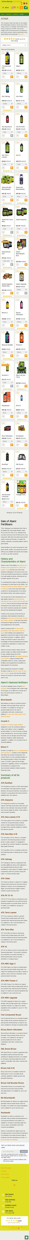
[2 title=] (9, 1220)
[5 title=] (16, 1220)
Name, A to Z (14, 45)
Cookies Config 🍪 (14, 1228)
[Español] (22, 3)
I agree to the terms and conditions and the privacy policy (14, 1160)
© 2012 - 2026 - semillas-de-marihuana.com (14, 1227)
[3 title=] (11, 1220)
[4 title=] (14, 1220)
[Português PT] (24, 3)
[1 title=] (7, 1220)
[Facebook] (14, 1185)
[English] (26, 3)
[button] (18, 7)
